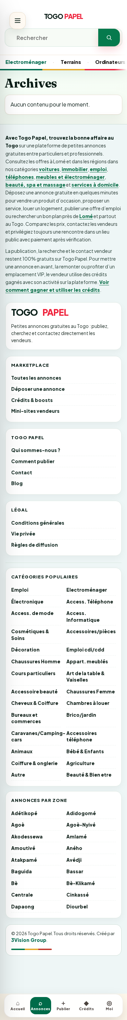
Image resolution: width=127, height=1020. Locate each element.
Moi (109, 1005)
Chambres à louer (87, 703)
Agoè (17, 825)
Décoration (25, 650)
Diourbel (77, 906)
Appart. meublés (87, 661)
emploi (98, 169)
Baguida (21, 871)
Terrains (71, 62)
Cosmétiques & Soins (30, 634)
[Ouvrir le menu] (17, 20)
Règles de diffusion (34, 545)
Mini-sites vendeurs (35, 411)
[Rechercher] (109, 37)
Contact (21, 472)
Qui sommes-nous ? (35, 450)
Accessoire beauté (34, 691)
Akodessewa (27, 836)
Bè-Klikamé (80, 883)
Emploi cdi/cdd (85, 650)
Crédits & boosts (32, 400)
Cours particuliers (33, 673)
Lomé (86, 216)
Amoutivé (23, 848)
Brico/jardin (81, 715)
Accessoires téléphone (81, 736)
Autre (18, 775)
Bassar (74, 871)
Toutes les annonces (36, 378)
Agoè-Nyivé (81, 825)
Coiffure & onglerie (34, 763)
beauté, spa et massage (35, 185)
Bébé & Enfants (85, 751)
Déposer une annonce (38, 389)
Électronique (27, 601)
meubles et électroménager (70, 177)
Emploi (19, 590)
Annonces (40, 1005)
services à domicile (95, 185)
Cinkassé (77, 895)
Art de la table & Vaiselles (85, 676)
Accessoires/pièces (91, 631)
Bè (14, 883)
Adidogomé (81, 813)
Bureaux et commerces (26, 718)
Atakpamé (24, 860)
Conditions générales (37, 523)
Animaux (22, 751)
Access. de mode (32, 613)
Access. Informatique (83, 616)
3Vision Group (28, 940)
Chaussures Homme (35, 661)
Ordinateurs (110, 62)
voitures (49, 169)
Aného (74, 848)
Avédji (74, 860)
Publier (63, 1005)
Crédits (86, 1005)
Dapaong (22, 906)
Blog (17, 483)
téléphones (19, 177)
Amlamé (76, 836)
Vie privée (23, 534)
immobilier (75, 169)
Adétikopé (24, 813)
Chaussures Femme (90, 691)
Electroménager (25, 62)
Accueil (17, 1005)
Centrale (22, 895)
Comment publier (33, 461)
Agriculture (80, 763)
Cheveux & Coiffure (34, 703)
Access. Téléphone (89, 601)
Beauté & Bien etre (88, 775)
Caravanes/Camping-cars (36, 736)
